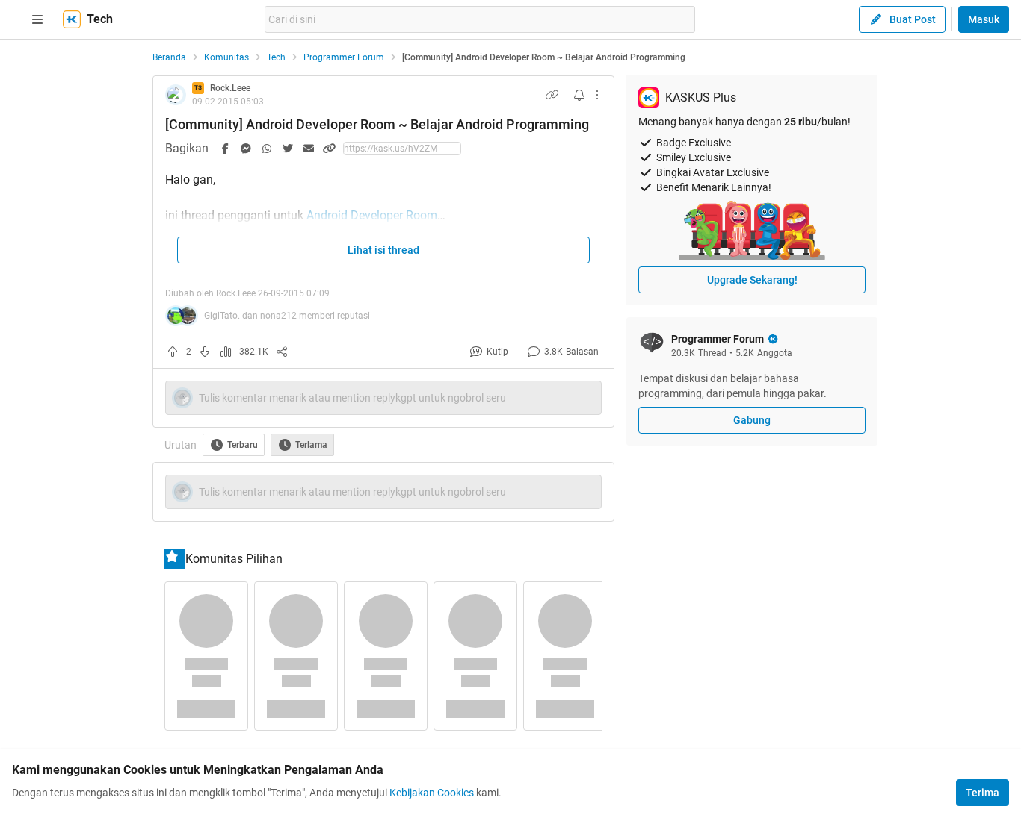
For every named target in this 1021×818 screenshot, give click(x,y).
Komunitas (226, 57)
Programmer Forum (343, 57)
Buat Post (912, 19)
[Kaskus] (72, 19)
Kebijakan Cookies (431, 793)
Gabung (752, 420)
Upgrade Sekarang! (752, 280)
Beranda (169, 57)
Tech (276, 57)
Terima (982, 793)
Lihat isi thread (383, 250)
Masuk (983, 19)
